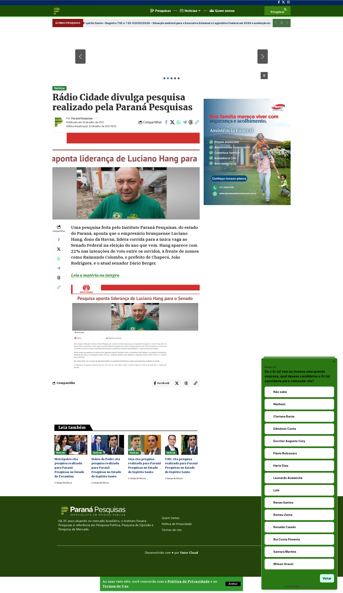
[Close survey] (334, 361)
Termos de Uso (115, 586)
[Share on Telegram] (184, 122)
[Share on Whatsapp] (178, 122)
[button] (233, 584)
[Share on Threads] (191, 122)
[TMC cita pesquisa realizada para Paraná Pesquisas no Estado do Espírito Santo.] (181, 445)
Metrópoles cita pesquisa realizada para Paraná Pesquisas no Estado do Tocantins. (69, 467)
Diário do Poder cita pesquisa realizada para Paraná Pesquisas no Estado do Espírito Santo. (106, 467)
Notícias (59, 88)
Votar (327, 578)
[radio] (269, 391)
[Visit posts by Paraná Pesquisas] (58, 122)
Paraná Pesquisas (81, 118)
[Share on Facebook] (166, 122)
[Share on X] (172, 122)
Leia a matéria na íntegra (95, 275)
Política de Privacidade (189, 581)
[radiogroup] (299, 478)
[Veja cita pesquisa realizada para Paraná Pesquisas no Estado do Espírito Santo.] (144, 445)
